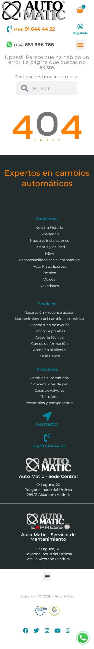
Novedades (49, 286)
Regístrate (80, 33)
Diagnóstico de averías (49, 325)
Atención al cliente (49, 350)
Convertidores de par (49, 384)
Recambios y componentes (49, 403)
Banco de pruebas (49, 331)
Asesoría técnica (49, 337)
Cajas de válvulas (49, 390)
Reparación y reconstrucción (49, 312)
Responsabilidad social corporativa (49, 260)
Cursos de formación (49, 343)
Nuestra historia (49, 227)
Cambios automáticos (49, 378)
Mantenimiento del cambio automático (49, 318)
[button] (80, 45)
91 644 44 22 (34, 29)
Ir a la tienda (49, 356)
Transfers (49, 396)
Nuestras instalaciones (49, 240)
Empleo (49, 273)
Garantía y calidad (49, 247)
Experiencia (49, 234)
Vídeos (49, 279)
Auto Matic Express (49, 266)
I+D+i (49, 253)
